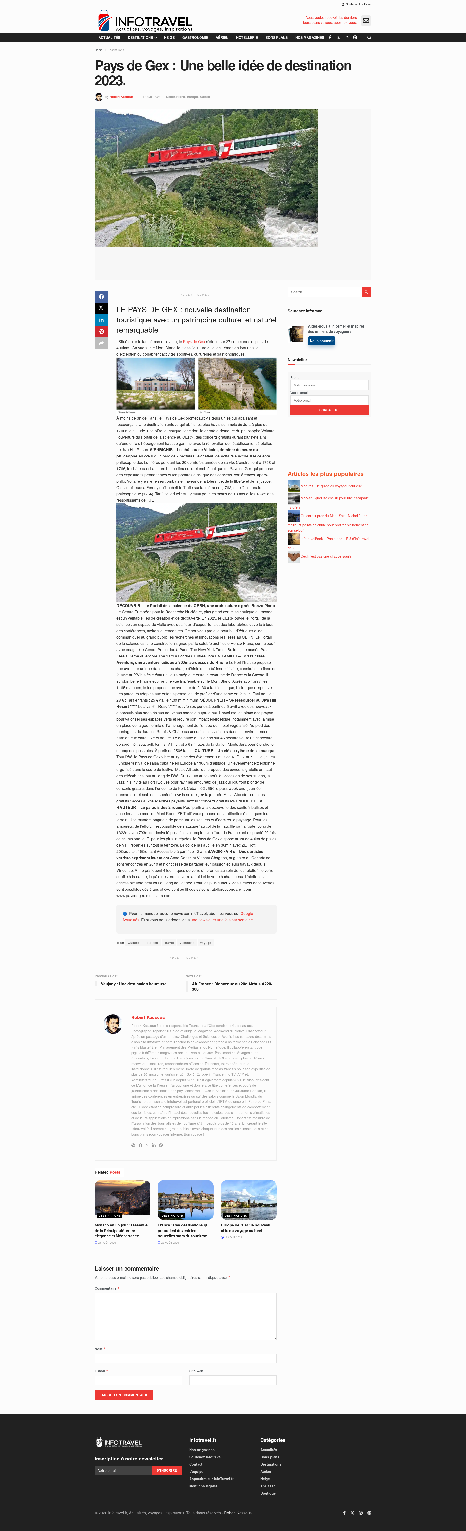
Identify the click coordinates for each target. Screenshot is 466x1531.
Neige (169, 37)
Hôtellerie (247, 37)
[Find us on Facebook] (330, 37)
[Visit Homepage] (145, 20)
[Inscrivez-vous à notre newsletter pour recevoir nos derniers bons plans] (366, 20)
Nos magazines (309, 37)
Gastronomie (195, 37)
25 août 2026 (169, 1242)
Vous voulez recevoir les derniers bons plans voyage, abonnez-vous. (330, 20)
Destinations (140, 37)
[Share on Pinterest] (101, 331)
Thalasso (268, 1485)
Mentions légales (203, 1485)
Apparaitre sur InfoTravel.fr (211, 1478)
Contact (195, 1464)
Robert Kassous (121, 96)
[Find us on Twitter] (338, 37)
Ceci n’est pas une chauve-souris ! (327, 556)
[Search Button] (369, 37)
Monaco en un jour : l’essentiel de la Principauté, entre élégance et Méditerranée (121, 1230)
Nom (100, 1349)
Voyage (205, 942)
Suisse (205, 96)
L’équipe (196, 1471)
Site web (196, 1370)
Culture (133, 942)
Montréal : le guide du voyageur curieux (331, 485)
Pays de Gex (193, 341)
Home (99, 50)
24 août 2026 (233, 1237)
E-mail (101, 1370)
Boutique (268, 1493)
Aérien (222, 37)
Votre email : (299, 392)
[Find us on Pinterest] (355, 37)
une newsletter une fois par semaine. (222, 919)
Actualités (109, 37)
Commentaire (107, 1288)
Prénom (296, 377)
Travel (169, 942)
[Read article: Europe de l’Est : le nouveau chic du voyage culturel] (249, 1200)
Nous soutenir (321, 340)
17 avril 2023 (151, 96)
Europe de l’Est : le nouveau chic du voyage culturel (245, 1227)
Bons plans (277, 37)
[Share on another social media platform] (101, 343)
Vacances (187, 942)
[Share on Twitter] (101, 308)
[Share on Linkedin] (101, 320)
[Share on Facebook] (101, 297)
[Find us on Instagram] (346, 37)
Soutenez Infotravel (358, 4)
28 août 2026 (106, 1242)
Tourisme (152, 942)
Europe (192, 96)
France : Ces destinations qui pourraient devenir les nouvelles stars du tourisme (183, 1230)
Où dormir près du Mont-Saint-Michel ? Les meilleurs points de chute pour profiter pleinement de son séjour (328, 523)
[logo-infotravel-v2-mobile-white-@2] (119, 1442)
